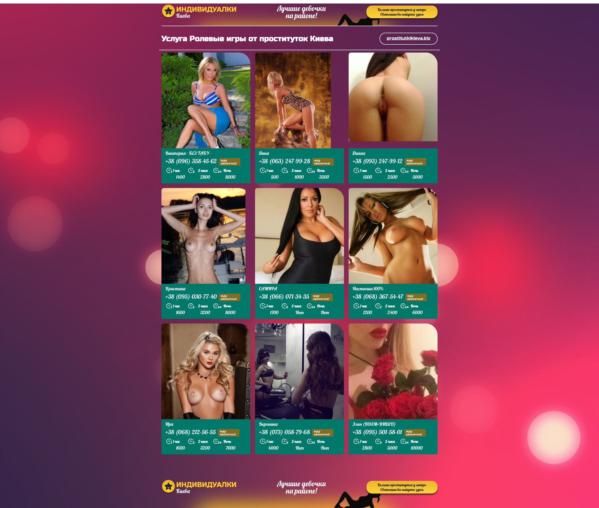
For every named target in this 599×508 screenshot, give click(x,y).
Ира (169, 424)
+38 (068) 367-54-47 (388, 297)
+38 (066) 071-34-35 (294, 297)
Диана (359, 153)
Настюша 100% (368, 288)
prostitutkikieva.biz (408, 38)
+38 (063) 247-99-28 (294, 161)
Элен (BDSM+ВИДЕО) (374, 424)
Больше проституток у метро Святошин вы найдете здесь (402, 12)
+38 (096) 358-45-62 (201, 161)
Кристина (175, 288)
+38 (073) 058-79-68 (294, 432)
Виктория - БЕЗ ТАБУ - (188, 153)
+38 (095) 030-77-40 (201, 297)
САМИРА (268, 288)
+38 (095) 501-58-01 (387, 432)
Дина (264, 153)
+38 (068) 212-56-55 (200, 432)
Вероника (268, 424)
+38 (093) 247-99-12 (388, 161)
